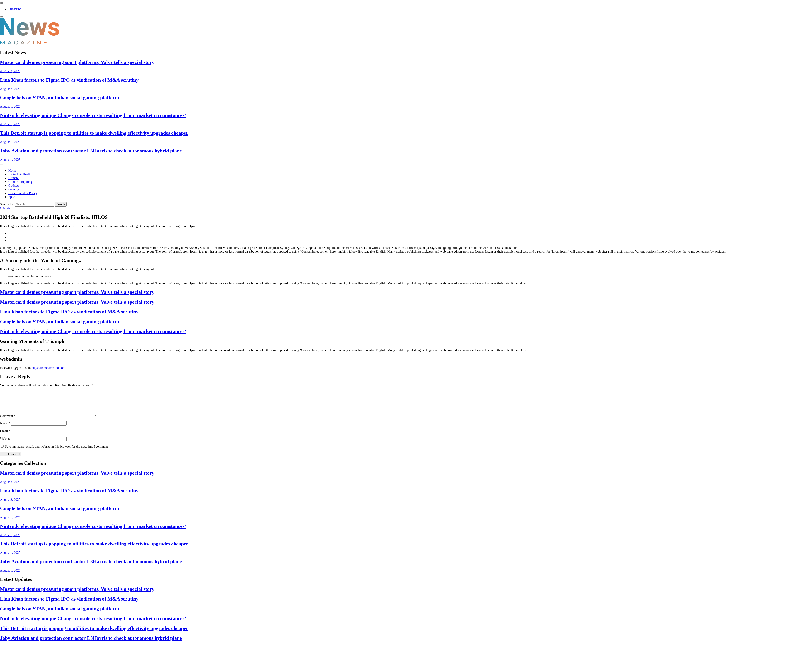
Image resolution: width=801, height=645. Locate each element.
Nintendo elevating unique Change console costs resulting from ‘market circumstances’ (93, 115)
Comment (7, 416)
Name (5, 423)
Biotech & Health (19, 174)
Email (5, 431)
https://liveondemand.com (48, 368)
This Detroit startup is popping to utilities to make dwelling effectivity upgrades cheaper (94, 133)
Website (5, 438)
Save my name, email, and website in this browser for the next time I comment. (57, 446)
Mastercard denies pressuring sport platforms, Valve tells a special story (77, 62)
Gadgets (13, 185)
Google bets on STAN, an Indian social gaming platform (59, 97)
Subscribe (14, 9)
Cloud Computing (20, 182)
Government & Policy (22, 193)
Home (12, 170)
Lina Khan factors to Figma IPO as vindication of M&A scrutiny (69, 80)
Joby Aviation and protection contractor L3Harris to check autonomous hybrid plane (91, 150)
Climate (13, 178)
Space (12, 197)
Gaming (13, 189)
